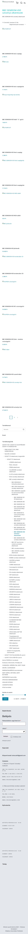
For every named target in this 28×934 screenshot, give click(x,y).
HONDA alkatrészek (14, 594)
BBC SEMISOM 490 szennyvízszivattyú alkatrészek (19, 508)
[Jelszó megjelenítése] (24, 731)
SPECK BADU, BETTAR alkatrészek (15, 632)
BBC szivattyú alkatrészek (16, 479)
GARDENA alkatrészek (15, 589)
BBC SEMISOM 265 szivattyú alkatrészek (20, 524)
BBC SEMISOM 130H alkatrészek (19, 519)
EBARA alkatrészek (14, 577)
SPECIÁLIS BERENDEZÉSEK (10, 680)
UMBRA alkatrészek (14, 640)
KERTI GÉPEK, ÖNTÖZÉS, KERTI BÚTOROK (11, 673)
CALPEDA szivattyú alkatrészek (14, 561)
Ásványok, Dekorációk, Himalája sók (12, 662)
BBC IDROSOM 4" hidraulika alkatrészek (18, 483)
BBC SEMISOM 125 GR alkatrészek (19, 498)
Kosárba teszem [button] (14, 51)
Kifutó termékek (6, 687)
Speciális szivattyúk (10, 454)
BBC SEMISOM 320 (19, 504)
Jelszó (7, 728)
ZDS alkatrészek (13, 645)
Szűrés (5, 698)
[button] (18, 417)
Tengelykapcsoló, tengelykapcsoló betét (15, 637)
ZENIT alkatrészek (14, 648)
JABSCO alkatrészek (15, 599)
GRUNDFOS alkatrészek (15, 592)
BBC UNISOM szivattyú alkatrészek (18, 551)
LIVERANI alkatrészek (15, 604)
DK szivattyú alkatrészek (16, 572)
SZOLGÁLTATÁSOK (7, 682)
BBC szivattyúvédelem (18, 548)
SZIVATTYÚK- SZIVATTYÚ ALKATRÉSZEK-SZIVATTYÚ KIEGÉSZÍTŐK (13, 445)
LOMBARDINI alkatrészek (16, 607)
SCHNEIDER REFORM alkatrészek (15, 620)
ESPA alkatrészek (14, 584)
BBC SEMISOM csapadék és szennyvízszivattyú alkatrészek (18, 492)
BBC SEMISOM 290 (19, 501)
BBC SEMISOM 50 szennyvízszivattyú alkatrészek (19, 514)
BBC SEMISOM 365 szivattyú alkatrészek (20, 528)
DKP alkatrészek (13, 575)
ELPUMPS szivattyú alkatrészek (14, 580)
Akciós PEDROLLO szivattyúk (10, 660)
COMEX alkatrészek (14, 564)
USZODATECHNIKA (7, 685)
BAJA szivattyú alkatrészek (16, 476)
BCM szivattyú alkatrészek (16, 555)
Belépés (6, 736)
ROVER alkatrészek (14, 624)
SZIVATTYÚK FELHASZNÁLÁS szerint (15, 655)
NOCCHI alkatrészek (15, 609)
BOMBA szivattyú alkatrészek (17, 558)
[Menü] (25, 2)
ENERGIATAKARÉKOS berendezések (12, 670)
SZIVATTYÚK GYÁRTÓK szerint (13, 657)
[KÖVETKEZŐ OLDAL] (17, 417)
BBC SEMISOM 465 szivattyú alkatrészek (20, 538)
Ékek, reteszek (13, 465)
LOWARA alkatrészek (15, 462)
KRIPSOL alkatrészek (15, 602)
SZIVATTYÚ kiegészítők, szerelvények (13, 651)
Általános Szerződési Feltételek (14, 931)
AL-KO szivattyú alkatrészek (17, 474)
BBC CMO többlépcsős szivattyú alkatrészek (18, 487)
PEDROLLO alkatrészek (15, 612)
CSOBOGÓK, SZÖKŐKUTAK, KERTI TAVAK (13, 665)
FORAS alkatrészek (14, 587)
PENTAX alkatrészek (15, 615)
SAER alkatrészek (14, 627)
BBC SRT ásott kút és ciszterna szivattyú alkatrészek (17, 544)
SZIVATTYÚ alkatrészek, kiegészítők (15, 456)
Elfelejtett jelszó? (6, 740)
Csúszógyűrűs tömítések (16, 567)
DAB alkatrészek (13, 569)
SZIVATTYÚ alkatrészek (13, 459)
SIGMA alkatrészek (14, 629)
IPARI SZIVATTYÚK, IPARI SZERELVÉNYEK (12, 450)
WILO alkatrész (13, 643)
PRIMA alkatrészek (14, 467)
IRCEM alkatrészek (14, 597)
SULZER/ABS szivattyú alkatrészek (15, 470)
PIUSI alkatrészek (14, 617)
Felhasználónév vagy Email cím (14, 720)
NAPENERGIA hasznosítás (9, 677)
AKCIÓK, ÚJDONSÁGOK (8, 668)
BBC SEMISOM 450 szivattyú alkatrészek (19, 533)
